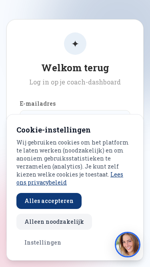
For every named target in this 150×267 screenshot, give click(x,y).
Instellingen (42, 242)
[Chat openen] (127, 244)
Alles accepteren (49, 201)
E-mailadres (38, 103)
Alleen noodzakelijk (54, 221)
